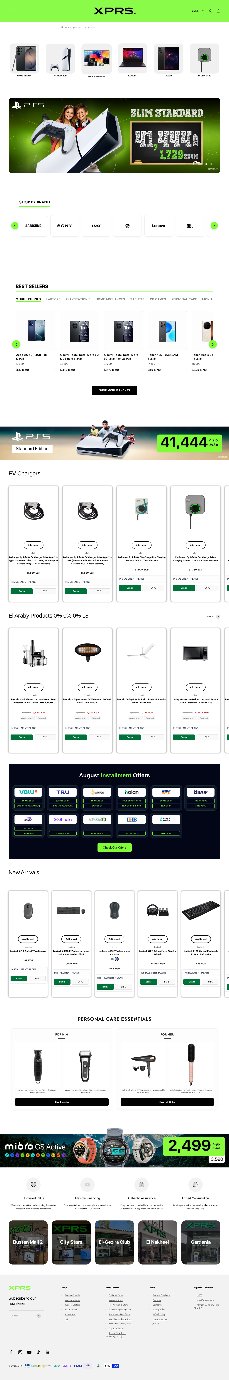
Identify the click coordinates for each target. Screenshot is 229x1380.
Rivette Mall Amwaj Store (120, 1323)
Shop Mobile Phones (114, 390)
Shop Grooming (62, 1101)
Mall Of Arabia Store (118, 1304)
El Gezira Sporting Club (120, 1309)
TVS (66, 1319)
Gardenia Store (116, 1300)
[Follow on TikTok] (38, 1352)
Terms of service (160, 1319)
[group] (114, 439)
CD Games (158, 299)
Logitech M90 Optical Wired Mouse (28, 951)
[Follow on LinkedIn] (47, 1352)
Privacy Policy (159, 1309)
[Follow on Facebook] (11, 1352)
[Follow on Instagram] (20, 1352)
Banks (22, 591)
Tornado (33, 695)
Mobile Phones (28, 299)
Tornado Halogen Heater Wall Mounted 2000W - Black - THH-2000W (87, 701)
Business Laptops (72, 1304)
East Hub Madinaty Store (120, 1319)
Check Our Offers (114, 847)
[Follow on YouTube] (29, 1352)
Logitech (28, 947)
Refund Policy (159, 1314)
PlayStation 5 (78, 299)
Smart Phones (71, 1309)
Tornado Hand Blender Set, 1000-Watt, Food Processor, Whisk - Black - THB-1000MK (33, 701)
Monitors (210, 299)
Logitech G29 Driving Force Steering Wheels (157, 953)
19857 (199, 1295)
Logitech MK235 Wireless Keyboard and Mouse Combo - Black (71, 953)
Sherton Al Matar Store (119, 1314)
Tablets (137, 299)
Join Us (156, 1323)
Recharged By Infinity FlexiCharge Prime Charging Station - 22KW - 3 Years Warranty (195, 559)
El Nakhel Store (116, 1295)
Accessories (70, 1314)
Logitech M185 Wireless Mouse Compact (114, 953)
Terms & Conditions (161, 1295)
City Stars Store (116, 1328)
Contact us (157, 1304)
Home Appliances (110, 299)
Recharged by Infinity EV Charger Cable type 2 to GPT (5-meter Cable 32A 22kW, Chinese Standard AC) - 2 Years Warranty (87, 560)
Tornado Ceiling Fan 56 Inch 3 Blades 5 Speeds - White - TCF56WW (141, 701)
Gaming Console (72, 1295)
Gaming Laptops (72, 1300)
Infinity (33, 553)
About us (157, 1300)
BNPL (45, 591)
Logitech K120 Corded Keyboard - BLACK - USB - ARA (201, 953)
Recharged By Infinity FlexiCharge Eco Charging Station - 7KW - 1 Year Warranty (141, 559)
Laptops (53, 299)
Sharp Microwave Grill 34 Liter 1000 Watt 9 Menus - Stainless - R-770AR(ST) (195, 701)
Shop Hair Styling (167, 1101)
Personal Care (184, 299)
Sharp (195, 695)
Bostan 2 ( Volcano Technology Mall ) (116, 1334)
